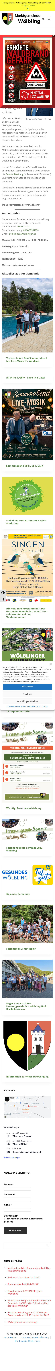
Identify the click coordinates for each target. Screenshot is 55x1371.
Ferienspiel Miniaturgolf (21, 948)
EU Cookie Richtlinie (27, 1341)
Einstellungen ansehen (27, 701)
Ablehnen (27, 694)
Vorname (8, 1184)
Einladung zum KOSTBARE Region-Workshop (26, 522)
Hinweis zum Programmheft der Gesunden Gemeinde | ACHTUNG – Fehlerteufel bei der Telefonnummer (27, 613)
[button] (51, 664)
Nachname (9, 1194)
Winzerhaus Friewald (22, 1136)
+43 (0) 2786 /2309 (27, 6)
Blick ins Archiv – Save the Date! (25, 377)
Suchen (47, 1245)
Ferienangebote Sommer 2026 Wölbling (24, 849)
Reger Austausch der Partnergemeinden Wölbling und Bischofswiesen (26, 1006)
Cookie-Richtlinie (14, 706)
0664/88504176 (31, 230)
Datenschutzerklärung (29, 706)
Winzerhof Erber (20, 1144)
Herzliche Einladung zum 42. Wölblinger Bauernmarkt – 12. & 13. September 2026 (28, 1314)
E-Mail (7, 1205)
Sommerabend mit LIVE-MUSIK (24, 465)
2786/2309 (24, 226)
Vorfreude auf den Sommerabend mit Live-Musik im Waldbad (26, 359)
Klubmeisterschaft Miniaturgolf (27, 1152)
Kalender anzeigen (12, 1157)
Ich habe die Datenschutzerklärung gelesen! (23, 1220)
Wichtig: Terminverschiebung (23, 808)
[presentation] (27, 315)
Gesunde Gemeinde (18, 894)
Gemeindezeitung (14, 174)
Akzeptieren (27, 686)
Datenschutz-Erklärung (35, 1337)
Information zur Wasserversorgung (27, 1076)
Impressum (43, 706)
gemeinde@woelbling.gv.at (22, 233)
